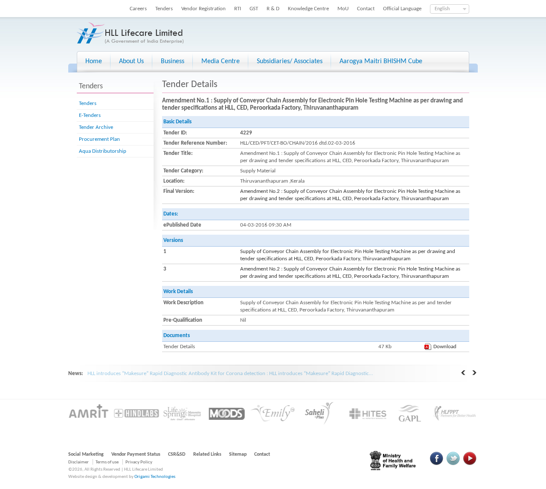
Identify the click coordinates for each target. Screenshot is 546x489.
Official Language (402, 9)
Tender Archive (96, 127)
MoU (343, 9)
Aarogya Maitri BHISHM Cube (381, 61)
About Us (131, 61)
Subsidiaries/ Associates (289, 61)
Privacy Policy (138, 462)
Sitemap (238, 454)
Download (444, 346)
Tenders (164, 9)
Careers (138, 9)
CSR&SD (177, 454)
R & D (273, 9)
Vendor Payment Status (135, 454)
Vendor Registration (203, 9)
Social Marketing (86, 454)
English (442, 9)
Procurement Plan (99, 139)
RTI (237, 9)
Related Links (207, 454)
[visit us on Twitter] (453, 464)
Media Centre (220, 61)
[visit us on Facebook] (437, 464)
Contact (366, 9)
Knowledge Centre (308, 9)
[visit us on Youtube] (469, 464)
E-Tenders (90, 115)
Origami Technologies (154, 476)
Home (93, 61)
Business (172, 61)
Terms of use (107, 462)
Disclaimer (78, 462)
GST (254, 9)
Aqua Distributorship (102, 151)
